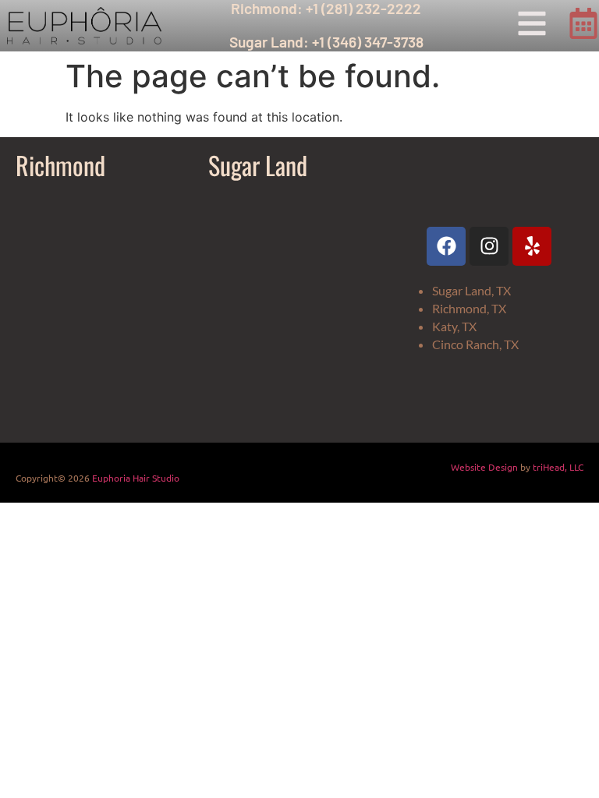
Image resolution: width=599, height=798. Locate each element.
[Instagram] (489, 246)
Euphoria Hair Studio (135, 477)
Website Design (484, 467)
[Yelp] (531, 246)
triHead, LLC (558, 467)
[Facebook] (446, 246)
